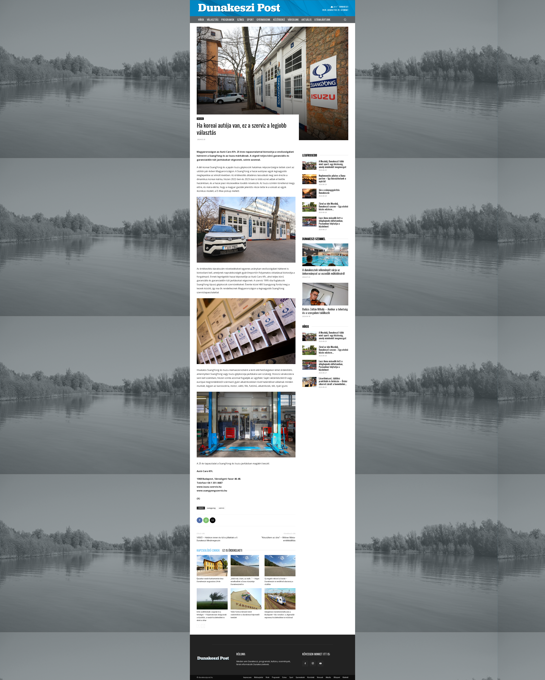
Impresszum (247, 677)
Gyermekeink (300, 677)
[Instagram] (313, 663)
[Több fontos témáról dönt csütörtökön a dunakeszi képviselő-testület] (246, 598)
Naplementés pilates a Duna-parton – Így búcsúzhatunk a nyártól (332, 178)
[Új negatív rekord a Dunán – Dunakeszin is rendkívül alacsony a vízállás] (280, 565)
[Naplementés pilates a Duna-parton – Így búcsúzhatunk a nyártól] (309, 179)
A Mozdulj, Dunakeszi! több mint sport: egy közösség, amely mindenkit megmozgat (332, 164)
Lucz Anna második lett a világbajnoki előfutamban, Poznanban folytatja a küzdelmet (331, 222)
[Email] (212, 520)
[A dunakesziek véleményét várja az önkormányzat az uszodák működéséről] (325, 254)
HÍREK (305, 326)
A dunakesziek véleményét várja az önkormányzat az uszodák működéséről (323, 272)
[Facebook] (199, 520)
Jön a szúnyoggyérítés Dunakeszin (329, 191)
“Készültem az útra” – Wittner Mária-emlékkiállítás (278, 539)
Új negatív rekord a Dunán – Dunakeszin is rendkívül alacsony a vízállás (279, 581)
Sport (291, 677)
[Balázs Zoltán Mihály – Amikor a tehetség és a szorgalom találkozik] (325, 294)
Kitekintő (345, 677)
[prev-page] (198, 626)
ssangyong (211, 508)
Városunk (320, 677)
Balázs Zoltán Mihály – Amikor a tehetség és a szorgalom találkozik (325, 311)
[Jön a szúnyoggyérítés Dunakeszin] (309, 193)
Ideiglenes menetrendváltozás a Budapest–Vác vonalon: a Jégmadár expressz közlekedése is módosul (279, 615)
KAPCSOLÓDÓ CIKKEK (208, 550)
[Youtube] (320, 663)
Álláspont (337, 677)
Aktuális (200, 119)
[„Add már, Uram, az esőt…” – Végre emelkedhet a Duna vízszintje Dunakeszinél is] (246, 565)
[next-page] (203, 626)
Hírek (267, 677)
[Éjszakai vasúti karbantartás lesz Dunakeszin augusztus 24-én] (212, 565)
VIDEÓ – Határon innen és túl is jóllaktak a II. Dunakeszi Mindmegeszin (217, 539)
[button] (345, 19)
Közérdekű (310, 677)
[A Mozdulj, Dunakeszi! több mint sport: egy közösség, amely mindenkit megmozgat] (309, 165)
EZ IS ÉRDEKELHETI (232, 550)
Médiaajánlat (258, 677)
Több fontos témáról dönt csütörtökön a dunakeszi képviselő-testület (245, 615)
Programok (275, 677)
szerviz (221, 508)
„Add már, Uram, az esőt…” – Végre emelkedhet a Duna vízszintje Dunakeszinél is (245, 581)
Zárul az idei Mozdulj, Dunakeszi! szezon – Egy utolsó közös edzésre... (333, 206)
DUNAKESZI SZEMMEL (313, 239)
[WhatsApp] (206, 520)
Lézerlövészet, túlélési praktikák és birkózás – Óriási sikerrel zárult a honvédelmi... (333, 381)
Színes (284, 677)
